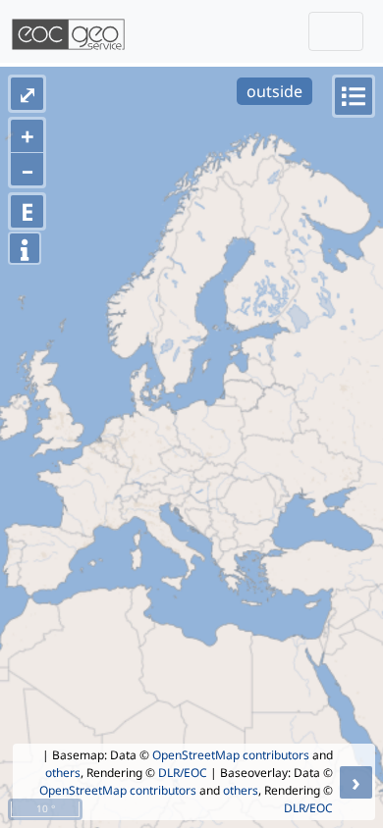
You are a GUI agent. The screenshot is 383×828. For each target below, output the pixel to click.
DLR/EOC (182, 772)
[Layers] (353, 96)
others (63, 772)
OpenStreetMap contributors (230, 755)
